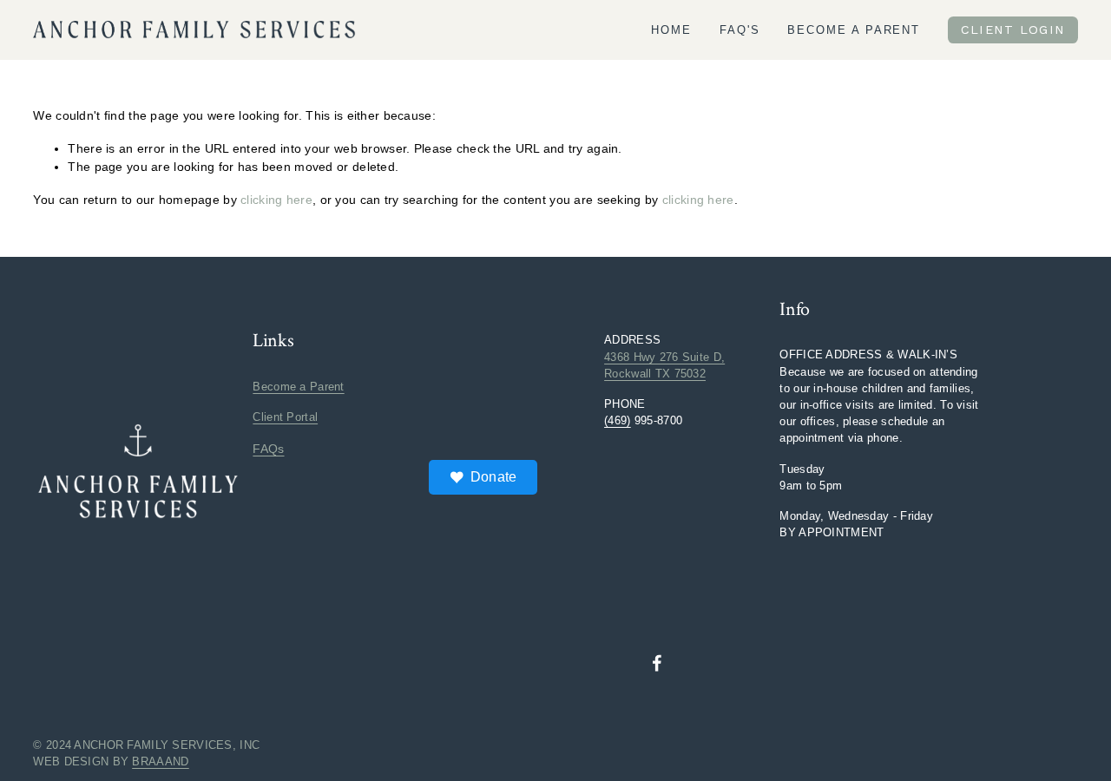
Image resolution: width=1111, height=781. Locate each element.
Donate (493, 476)
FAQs (268, 449)
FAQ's (740, 29)
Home (671, 29)
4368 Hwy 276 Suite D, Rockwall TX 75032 (664, 365)
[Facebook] (657, 663)
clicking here (276, 200)
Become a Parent (853, 29)
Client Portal (285, 416)
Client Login (1013, 29)
